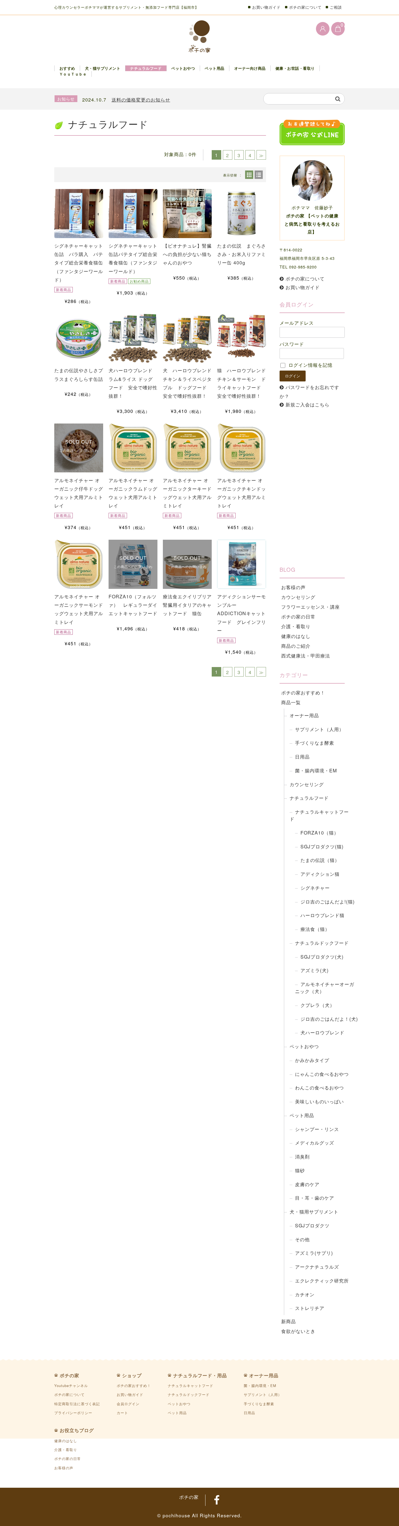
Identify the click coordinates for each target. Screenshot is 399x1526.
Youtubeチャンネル (71, 1385)
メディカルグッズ (314, 1142)
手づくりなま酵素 (314, 742)
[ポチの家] (199, 36)
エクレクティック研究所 (322, 1280)
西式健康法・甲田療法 (305, 655)
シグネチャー (315, 887)
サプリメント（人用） (319, 729)
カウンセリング (298, 596)
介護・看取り (296, 626)
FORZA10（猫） (319, 832)
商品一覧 (291, 702)
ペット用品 (214, 68)
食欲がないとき (298, 1331)
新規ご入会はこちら (308, 404)
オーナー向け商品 (250, 68)
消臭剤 (302, 1156)
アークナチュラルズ (317, 1266)
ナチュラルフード (146, 68)
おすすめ (67, 68)
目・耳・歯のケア (314, 1197)
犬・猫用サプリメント (314, 1211)
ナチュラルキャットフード (319, 815)
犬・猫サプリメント (103, 68)
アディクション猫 (320, 873)
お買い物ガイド (266, 7)
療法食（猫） (315, 928)
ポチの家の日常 (298, 616)
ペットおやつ (183, 68)
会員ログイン (128, 1403)
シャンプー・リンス (317, 1129)
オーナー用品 (304, 715)
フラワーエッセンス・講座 (310, 606)
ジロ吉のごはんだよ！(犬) (329, 1018)
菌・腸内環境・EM (316, 770)
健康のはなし (296, 636)
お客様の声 (293, 587)
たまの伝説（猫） (320, 860)
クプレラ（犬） (317, 1004)
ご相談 (336, 7)
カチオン (305, 1294)
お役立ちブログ (77, 1430)
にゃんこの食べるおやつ (322, 1073)
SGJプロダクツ (312, 1225)
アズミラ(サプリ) (314, 1252)
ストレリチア (309, 1307)
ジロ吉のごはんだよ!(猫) (327, 901)
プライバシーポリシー (73, 1412)
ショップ (132, 1375)
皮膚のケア (307, 1184)
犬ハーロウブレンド (322, 1032)
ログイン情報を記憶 (309, 364)
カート (122, 1412)
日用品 (302, 756)
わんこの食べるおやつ (319, 1087)
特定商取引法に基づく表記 (77, 1403)
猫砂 (300, 1170)
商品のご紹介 (296, 645)
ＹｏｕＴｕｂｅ (73, 74)
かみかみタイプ (312, 1060)
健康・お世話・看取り (295, 68)
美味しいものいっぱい (319, 1101)
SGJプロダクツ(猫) (322, 846)
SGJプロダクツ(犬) (322, 956)
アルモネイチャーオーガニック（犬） (324, 987)
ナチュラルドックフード (322, 942)
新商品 (288, 1321)
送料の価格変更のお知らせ (141, 99)
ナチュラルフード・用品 (200, 1375)
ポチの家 (69, 1375)
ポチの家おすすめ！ (303, 692)
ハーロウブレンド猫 (322, 915)
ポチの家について (305, 7)
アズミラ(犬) (314, 970)
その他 (302, 1239)
